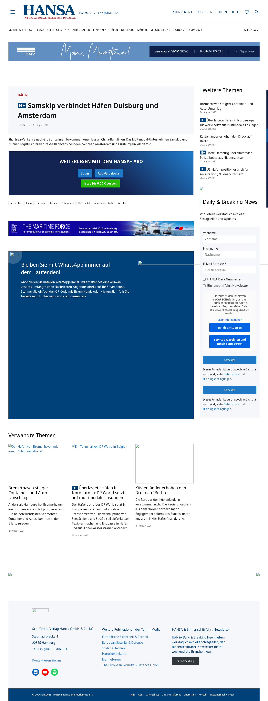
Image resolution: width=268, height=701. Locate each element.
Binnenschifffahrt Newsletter (227, 285)
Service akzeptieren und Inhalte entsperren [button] (230, 341)
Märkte (142, 30)
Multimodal (84, 202)
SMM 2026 (195, 30)
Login (222, 12)
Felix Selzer (24, 125)
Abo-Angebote (108, 173)
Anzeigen (205, 12)
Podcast (180, 30)
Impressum (190, 694)
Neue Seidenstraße (104, 202)
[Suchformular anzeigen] (256, 12)
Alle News (251, 30)
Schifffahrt (17, 30)
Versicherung (160, 30)
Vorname (209, 233)
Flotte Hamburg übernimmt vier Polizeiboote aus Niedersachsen (226, 155)
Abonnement (182, 12)
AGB (140, 694)
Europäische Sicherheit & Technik (125, 637)
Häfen (114, 30)
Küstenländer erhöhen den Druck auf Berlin (160, 490)
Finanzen (100, 30)
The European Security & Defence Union (130, 665)
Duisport (53, 202)
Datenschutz (231, 374)
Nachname (210, 248)
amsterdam (16, 202)
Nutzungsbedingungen (217, 379)
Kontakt (203, 694)
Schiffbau (36, 30)
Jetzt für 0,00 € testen (100, 183)
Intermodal (68, 202)
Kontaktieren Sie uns (46, 660)
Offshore (127, 30)
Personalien (81, 30)
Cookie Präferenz (171, 694)
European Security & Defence (122, 642)
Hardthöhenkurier (115, 653)
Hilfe (236, 12)
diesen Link (78, 296)
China (29, 202)
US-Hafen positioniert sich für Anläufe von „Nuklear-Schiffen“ (224, 171)
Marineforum (111, 659)
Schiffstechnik (58, 30)
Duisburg (41, 202)
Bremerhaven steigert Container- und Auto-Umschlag (29, 492)
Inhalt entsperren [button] (230, 327)
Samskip (122, 202)
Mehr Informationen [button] (230, 320)
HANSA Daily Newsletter (224, 279)
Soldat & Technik (113, 648)
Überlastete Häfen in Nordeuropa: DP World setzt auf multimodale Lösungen (98, 492)
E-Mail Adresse (214, 264)
